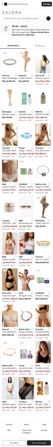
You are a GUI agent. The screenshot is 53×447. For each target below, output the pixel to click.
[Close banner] (2, 4)
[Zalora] (26, 12)
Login (44, 424)
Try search (14, 443)
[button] (26, 4)
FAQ (9, 430)
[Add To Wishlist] (16, 75)
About (26, 424)
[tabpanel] (26, 231)
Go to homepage (39, 443)
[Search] (48, 18)
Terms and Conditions (26, 431)
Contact (9, 424)
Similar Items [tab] (13, 45)
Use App (46, 4)
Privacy (44, 430)
